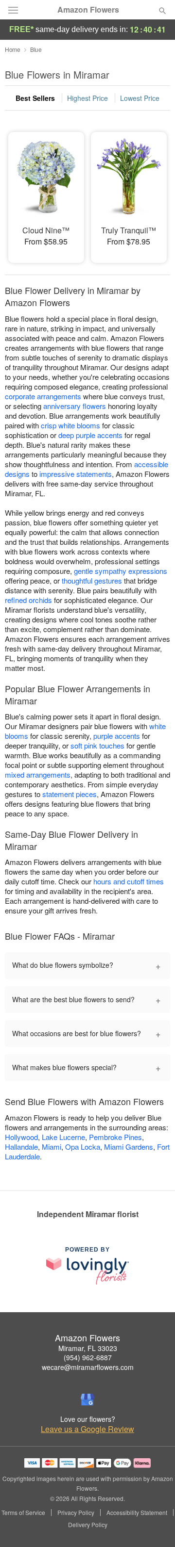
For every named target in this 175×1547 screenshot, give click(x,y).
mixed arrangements (37, 774)
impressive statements (75, 474)
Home (12, 49)
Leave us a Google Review (87, 1429)
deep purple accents (90, 435)
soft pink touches (97, 745)
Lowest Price (139, 98)
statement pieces (69, 794)
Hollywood (21, 1137)
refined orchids (28, 600)
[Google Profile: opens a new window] (87, 1399)
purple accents (116, 736)
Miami (51, 1146)
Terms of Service (23, 1512)
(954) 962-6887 (88, 1357)
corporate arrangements (43, 396)
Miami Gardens (128, 1146)
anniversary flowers (74, 406)
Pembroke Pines (115, 1137)
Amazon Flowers (88, 10)
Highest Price (87, 98)
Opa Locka (82, 1146)
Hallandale (21, 1146)
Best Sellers (35, 98)
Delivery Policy (87, 1525)
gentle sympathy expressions (120, 571)
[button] (154, 1525)
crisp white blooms (70, 425)
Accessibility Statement (136, 1512)
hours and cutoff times (128, 881)
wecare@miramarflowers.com (88, 1367)
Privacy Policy (75, 1512)
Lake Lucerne (63, 1137)
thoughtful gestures (92, 580)
